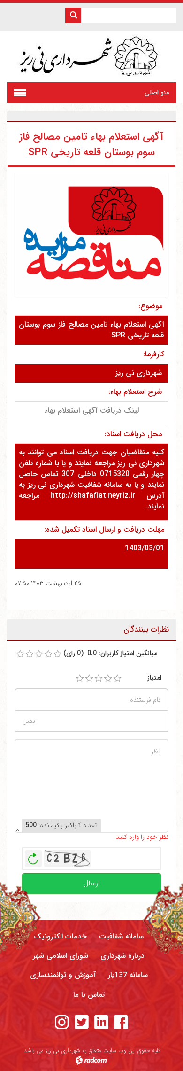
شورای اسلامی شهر (60, 956)
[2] (89, 678)
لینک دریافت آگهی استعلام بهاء (92, 410)
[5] (117, 678)
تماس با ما (89, 995)
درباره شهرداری (122, 956)
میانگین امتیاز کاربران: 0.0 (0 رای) (110, 653)
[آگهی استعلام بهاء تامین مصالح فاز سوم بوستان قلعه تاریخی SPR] (91, 234)
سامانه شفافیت (121, 936)
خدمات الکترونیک (60, 936)
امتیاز (154, 678)
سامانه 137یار (128, 975)
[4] (108, 678)
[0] (20, 654)
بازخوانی (33, 856)
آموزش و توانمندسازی (63, 975)
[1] (80, 678)
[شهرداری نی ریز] (92, 56)
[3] (98, 678)
